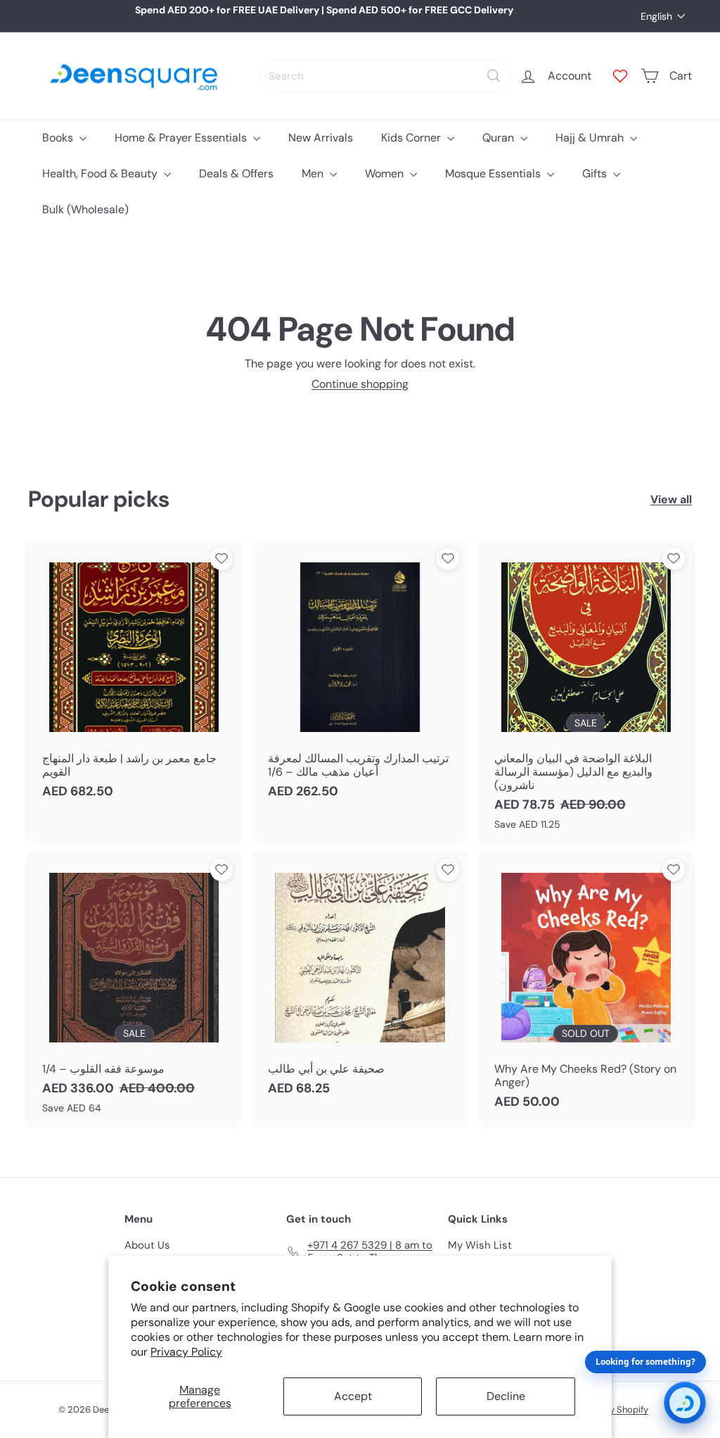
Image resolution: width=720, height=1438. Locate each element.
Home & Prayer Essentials (182, 137)
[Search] (493, 76)
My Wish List (480, 1245)
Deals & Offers (236, 173)
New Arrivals (320, 137)
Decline (506, 1396)
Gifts (596, 173)
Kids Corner (412, 137)
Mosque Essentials (494, 173)
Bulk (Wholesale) (85, 209)
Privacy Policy (186, 1351)
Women (385, 173)
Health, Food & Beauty (101, 173)
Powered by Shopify (606, 1409)
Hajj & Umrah (590, 137)
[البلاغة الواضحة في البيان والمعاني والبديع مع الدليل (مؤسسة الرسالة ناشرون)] (586, 692)
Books (59, 137)
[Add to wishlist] (221, 559)
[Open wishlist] (620, 76)
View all (671, 499)
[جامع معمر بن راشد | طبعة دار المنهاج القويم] (134, 677)
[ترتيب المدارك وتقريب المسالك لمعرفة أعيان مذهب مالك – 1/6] (359, 677)
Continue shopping (360, 384)
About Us (147, 1245)
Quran (499, 137)
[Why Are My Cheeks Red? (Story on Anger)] (586, 988)
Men (314, 173)
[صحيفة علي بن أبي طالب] (359, 981)
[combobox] (385, 76)
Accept (353, 1396)
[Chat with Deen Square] (685, 1403)
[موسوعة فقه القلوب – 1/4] (134, 990)
